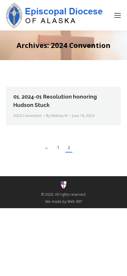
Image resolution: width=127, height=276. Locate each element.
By (57, 115)
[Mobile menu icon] (117, 15)
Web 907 (74, 201)
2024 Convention (27, 115)
